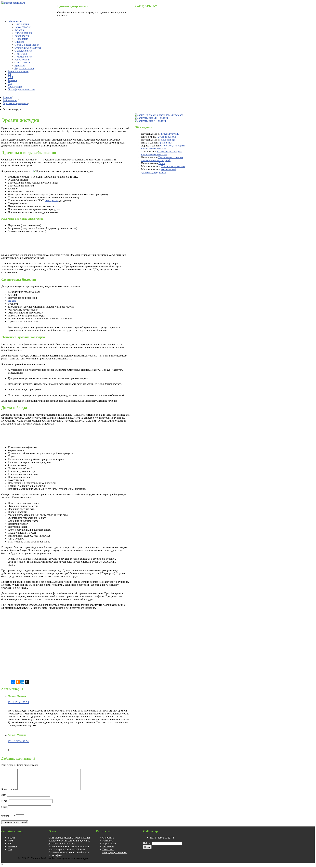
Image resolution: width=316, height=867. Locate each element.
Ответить (21, 696)
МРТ (10, 77)
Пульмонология (23, 56)
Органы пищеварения (26, 44)
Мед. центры (15, 86)
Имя (3, 794)
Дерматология (22, 27)
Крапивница (168, 139)
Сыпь (161, 163)
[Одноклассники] (18, 682)
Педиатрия (20, 53)
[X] (27, 682)
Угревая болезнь (170, 133)
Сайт (4, 807)
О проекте (108, 837)
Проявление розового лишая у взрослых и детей (162, 159)
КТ (9, 74)
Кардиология (21, 35)
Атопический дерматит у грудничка (158, 171)
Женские (19, 29)
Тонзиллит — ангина (173, 166)
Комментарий (9, 789)
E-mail (4, 800)
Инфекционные (23, 32)
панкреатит (51, 200)
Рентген (12, 80)
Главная (7, 97)
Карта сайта (109, 843)
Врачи (11, 837)
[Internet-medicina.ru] (13, 2)
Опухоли (19, 41)
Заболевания (15, 21)
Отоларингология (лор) (27, 47)
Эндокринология (24, 68)
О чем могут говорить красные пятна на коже (163, 147)
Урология (19, 65)
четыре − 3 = (8, 815)
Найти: (147, 843)
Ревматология (22, 59)
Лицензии (108, 846)
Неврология (21, 38)
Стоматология (22, 62)
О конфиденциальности (21, 89)
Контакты (107, 840)
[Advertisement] (61, 242)
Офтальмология (23, 50)
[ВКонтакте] (13, 682)
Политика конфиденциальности (114, 851)
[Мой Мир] (22, 682)
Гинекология (21, 24)
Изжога (12, 300)
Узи (10, 83)
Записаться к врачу (18, 71)
